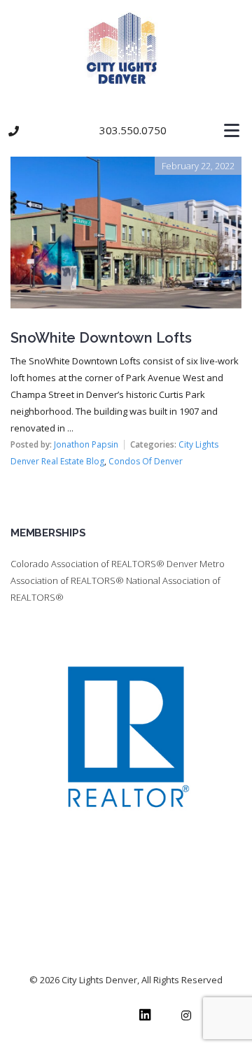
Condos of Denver (145, 461)
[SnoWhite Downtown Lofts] (125, 166)
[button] (126, 131)
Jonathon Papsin (86, 444)
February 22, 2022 (198, 165)
